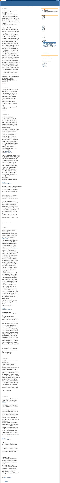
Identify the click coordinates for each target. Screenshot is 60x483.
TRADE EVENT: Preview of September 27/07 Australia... (49, 46)
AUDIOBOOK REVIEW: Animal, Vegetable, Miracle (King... (49, 43)
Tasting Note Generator (44, 64)
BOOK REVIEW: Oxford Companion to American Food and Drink (11, 155)
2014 (43, 29)
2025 (43, 17)
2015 (43, 28)
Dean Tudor (46, 9)
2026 (43, 16)
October (44, 40)
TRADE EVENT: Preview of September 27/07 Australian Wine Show (11, 186)
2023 (43, 19)
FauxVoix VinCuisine (44, 62)
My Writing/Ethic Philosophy (6, 457)
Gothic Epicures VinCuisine (8, 3)
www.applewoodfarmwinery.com (14, 248)
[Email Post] (11, 152)
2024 (43, 18)
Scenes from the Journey (44, 66)
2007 (43, 37)
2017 (43, 26)
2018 (43, 25)
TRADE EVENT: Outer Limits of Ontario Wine (48, 47)
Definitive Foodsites (44, 60)
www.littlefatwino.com (5, 442)
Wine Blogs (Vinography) (44, 63)
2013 (43, 30)
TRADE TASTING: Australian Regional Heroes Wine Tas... (49, 42)
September (44, 41)
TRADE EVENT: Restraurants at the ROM (47, 44)
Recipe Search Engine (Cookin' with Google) (46, 61)
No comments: (9, 152)
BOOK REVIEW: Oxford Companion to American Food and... (49, 45)
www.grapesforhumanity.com (5, 238)
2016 (43, 27)
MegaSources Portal (44, 65)
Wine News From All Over (44, 59)
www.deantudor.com (4, 83)
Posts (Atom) (6, 481)
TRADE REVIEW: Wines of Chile (6, 312)
